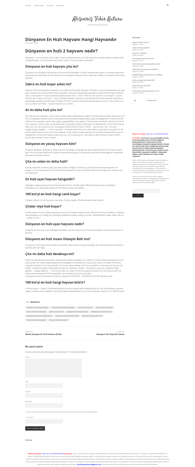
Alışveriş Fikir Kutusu (97, 19)
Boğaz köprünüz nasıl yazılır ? (141, 86)
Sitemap (28, 440)
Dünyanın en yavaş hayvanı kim (92, 316)
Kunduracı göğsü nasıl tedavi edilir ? (143, 80)
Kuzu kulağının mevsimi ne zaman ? (143, 59)
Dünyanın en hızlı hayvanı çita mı (101, 312)
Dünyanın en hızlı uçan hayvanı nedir (67, 316)
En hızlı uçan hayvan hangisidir (36, 320)
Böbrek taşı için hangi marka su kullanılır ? (145, 69)
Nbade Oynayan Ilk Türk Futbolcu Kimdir (43, 334)
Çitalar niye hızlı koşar (56, 312)
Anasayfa (28, 6)
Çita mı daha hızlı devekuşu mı (36, 312)
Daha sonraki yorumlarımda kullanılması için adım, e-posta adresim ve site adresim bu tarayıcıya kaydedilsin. (63, 412)
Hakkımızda (60, 6)
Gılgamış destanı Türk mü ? (140, 42)
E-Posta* (28, 392)
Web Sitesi (28, 401)
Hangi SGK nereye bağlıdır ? (141, 48)
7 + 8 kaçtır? (29, 417)
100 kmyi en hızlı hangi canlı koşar (37, 307)
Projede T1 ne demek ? (139, 53)
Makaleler (35, 302)
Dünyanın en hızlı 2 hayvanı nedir (77, 312)
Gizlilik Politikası (39, 6)
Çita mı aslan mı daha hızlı (104, 307)
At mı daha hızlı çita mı (85, 307)
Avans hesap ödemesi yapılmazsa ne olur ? (146, 91)
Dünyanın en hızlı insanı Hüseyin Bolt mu (39, 316)
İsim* (27, 382)
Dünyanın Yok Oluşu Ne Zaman (110, 334)
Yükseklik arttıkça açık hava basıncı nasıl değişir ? (147, 75)
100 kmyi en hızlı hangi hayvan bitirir (63, 307)
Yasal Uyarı (50, 6)
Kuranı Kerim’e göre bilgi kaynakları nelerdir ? (146, 64)
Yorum (27, 357)
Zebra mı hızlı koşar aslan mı (58, 320)
